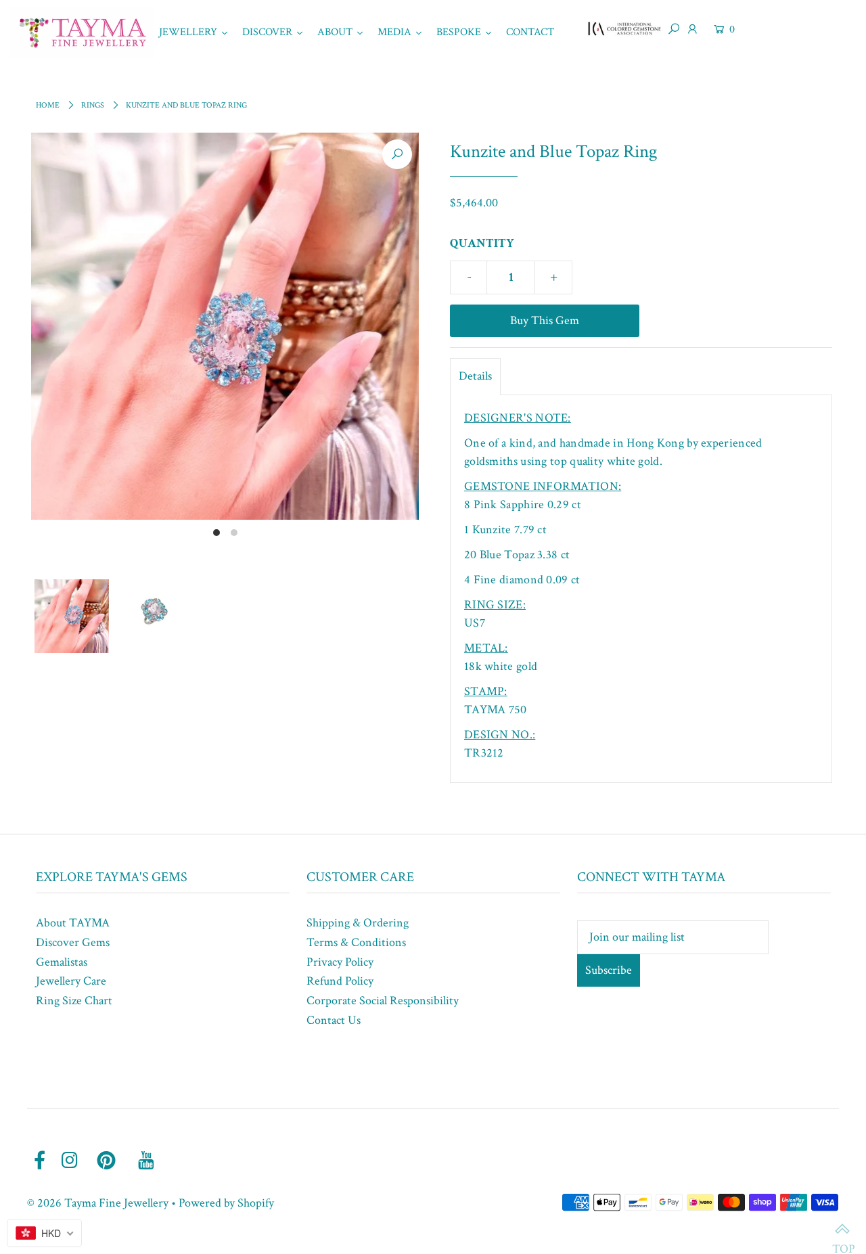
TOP (842, 1230)
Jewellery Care (71, 981)
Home (48, 105)
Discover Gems (73, 942)
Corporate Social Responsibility (382, 1000)
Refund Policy (339, 981)
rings (92, 105)
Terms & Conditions (356, 942)
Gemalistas (61, 962)
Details (475, 376)
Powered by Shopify (226, 1203)
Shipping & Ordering (357, 923)
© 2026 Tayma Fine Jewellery (97, 1203)
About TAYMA (73, 923)
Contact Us (333, 1020)
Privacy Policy (339, 962)
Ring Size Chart (74, 1000)
